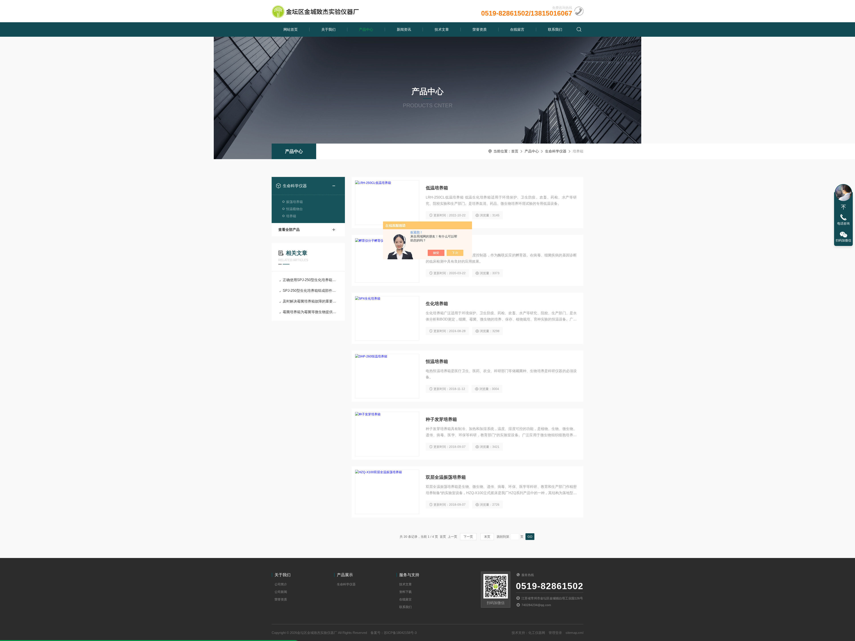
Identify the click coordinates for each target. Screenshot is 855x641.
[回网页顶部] (843, 207)
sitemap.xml (574, 633)
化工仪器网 (536, 633)
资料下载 (405, 592)
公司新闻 (281, 592)
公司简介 (281, 584)
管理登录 (555, 633)
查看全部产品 (289, 229)
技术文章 (442, 29)
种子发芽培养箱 (441, 419)
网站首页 (290, 29)
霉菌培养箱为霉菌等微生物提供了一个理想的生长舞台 (310, 312)
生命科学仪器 (555, 151)
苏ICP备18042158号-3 (400, 633)
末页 (487, 536)
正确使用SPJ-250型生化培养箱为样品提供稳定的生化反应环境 (310, 280)
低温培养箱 (437, 187)
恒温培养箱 (437, 361)
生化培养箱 (437, 303)
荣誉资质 (479, 29)
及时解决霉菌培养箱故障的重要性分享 (310, 301)
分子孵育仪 (437, 245)
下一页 (468, 536)
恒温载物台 (294, 209)
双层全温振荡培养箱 (446, 477)
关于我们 (328, 29)
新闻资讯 (404, 29)
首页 (514, 151)
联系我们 (555, 29)
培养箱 (291, 216)
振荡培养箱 (294, 202)
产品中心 (366, 29)
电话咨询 (843, 223)
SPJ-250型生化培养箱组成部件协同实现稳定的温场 (310, 290)
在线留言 (517, 29)
